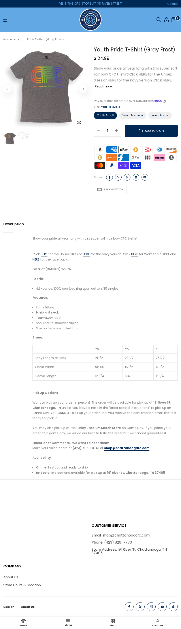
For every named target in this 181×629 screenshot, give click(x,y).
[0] (174, 19)
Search (8, 607)
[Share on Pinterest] (127, 177)
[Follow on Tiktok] (173, 606)
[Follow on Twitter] (140, 606)
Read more (103, 86)
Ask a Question (113, 189)
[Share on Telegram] (136, 177)
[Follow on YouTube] (162, 606)
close (9, 3)
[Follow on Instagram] (151, 606)
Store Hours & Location (22, 585)
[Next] (83, 89)
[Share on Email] (144, 177)
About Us (10, 577)
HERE (44, 254)
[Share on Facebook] (109, 177)
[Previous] (7, 89)
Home (7, 40)
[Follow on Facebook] (129, 606)
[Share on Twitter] (118, 177)
